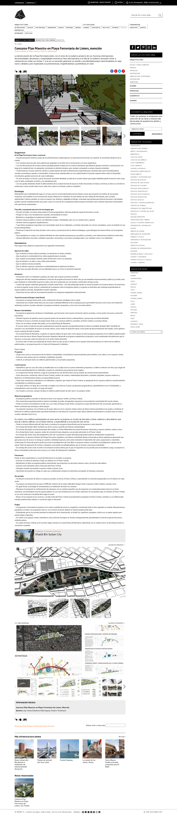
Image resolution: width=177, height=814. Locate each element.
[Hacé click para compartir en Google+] (116, 71)
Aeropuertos (135, 145)
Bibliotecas (135, 154)
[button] (160, 15)
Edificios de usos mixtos (140, 183)
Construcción (135, 73)
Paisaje (30, 28)
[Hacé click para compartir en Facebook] (112, 71)
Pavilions (134, 242)
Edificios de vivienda (139, 185)
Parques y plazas (137, 237)
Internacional (136, 278)
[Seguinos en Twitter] (137, 47)
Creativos (134, 28)
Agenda (86, 28)
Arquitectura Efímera (139, 148)
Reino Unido (135, 327)
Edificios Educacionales (140, 188)
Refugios (134, 251)
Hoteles (134, 214)
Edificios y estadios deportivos (142, 203)
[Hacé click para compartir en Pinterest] (123, 71)
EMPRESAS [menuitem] (31, 3)
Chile (133, 301)
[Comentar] (20, 72)
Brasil (133, 315)
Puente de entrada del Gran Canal (44, 761)
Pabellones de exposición (140, 234)
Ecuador (134, 295)
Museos (133, 228)
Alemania (134, 321)
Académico (135, 96)
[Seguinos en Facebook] (132, 47)
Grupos (143, 28)
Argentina (60, 40)
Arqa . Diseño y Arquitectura (21, 13)
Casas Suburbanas (137, 163)
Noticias (106, 28)
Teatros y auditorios (138, 257)
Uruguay (134, 284)
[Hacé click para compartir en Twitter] (120, 71)
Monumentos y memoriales (141, 225)
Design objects (136, 174)
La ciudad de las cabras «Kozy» (89, 761)
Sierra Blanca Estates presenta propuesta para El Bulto (112, 763)
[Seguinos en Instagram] (148, 47)
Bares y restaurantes (139, 151)
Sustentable (40, 28)
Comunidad (135, 25)
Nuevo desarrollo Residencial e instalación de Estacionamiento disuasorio (21, 764)
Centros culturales (138, 168)
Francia (133, 307)
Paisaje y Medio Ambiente (139, 65)
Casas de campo (136, 157)
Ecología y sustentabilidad (141, 177)
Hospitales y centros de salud (142, 211)
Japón (133, 304)
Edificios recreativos (139, 197)
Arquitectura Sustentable (140, 76)
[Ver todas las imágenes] (25, 71)
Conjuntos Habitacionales (140, 171)
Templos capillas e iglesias (141, 260)
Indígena (69, 28)
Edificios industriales (139, 191)
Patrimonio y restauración (141, 240)
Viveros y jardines (138, 262)
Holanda (134, 310)
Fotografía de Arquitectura (141, 208)
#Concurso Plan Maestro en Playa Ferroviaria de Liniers (34, 726)
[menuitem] (143, 3)
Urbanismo (52, 28)
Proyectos (134, 70)
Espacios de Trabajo (138, 205)
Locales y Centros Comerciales (142, 222)
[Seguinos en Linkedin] (154, 47)
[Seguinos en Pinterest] (143, 47)
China (133, 281)
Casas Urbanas (136, 165)
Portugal (134, 313)
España (133, 275)
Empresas (19, 30)
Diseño (133, 86)
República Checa (137, 324)
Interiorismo (20, 28)
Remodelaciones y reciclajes (142, 254)
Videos (61, 28)
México (133, 287)
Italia (133, 290)
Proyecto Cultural (138, 245)
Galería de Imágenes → (116, 545)
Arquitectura (21, 25)
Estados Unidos (136, 293)
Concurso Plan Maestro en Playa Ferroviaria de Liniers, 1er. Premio (22, 802)
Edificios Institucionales (140, 194)
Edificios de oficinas (138, 180)
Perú (132, 318)
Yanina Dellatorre (21, 51)
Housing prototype (138, 217)
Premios (124, 28)
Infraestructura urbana (45, 40)
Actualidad (89, 25)
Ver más (122, 737)
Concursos (95, 28)
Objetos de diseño (137, 231)
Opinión (115, 28)
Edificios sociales (137, 200)
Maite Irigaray (34, 51)
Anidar (78, 28)
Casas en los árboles (139, 160)
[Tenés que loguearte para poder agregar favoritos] (16, 71)
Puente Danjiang (66, 760)
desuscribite (157, 134)
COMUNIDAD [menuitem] (19, 3)
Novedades (19, 33)
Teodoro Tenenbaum (48, 51)
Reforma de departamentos (141, 248)
